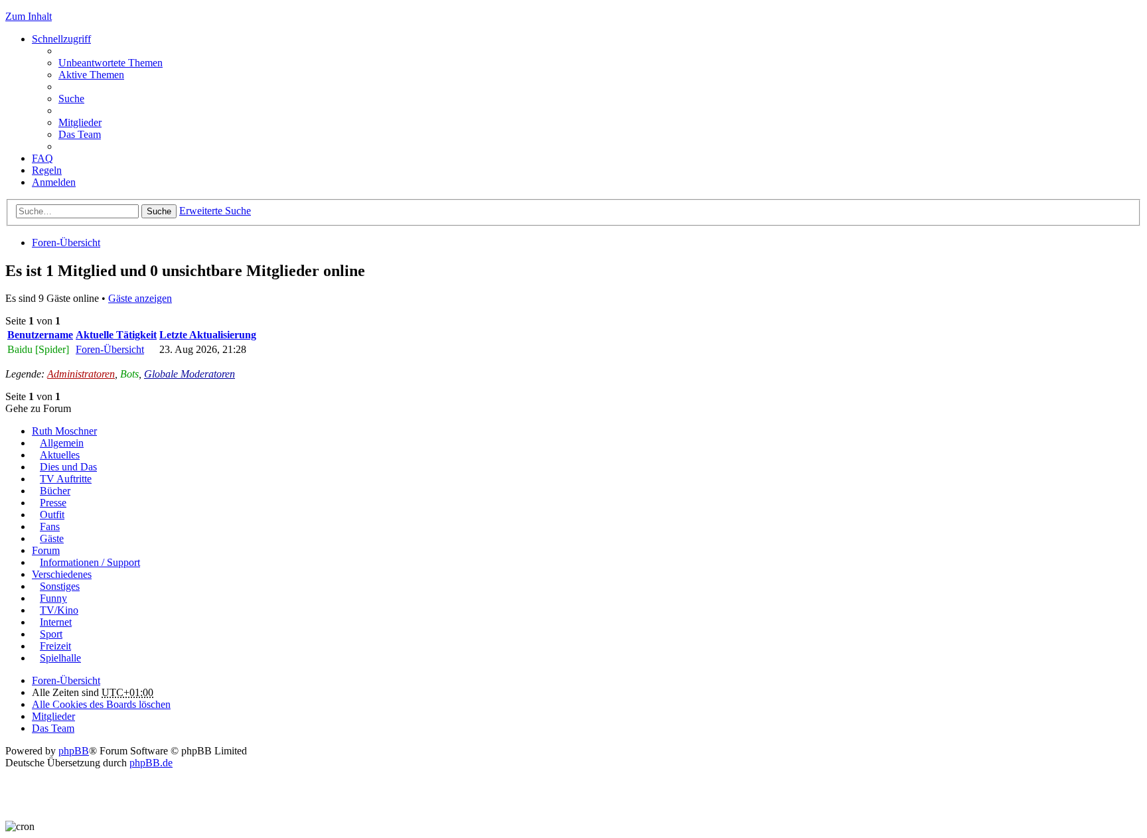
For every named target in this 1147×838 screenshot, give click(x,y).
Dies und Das (68, 466)
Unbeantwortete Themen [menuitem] (110, 62)
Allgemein (62, 443)
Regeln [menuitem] (47, 170)
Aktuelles (60, 454)
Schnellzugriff (61, 38)
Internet (56, 622)
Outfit (52, 514)
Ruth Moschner (64, 431)
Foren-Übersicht (66, 242)
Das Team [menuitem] (79, 134)
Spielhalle (60, 657)
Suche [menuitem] (71, 98)
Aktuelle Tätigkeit (116, 334)
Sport (51, 634)
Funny (53, 598)
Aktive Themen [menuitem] (91, 74)
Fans (50, 526)
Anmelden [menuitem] (54, 182)
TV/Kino (59, 610)
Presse (53, 502)
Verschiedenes (62, 574)
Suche (159, 211)
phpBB (73, 750)
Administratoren (81, 374)
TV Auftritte (66, 478)
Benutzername (40, 334)
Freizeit (55, 646)
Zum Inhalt (28, 16)
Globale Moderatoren (189, 374)
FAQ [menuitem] (42, 158)
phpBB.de (151, 762)
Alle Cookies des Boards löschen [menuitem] (101, 704)
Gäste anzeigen (140, 298)
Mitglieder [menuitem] (80, 122)
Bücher (55, 490)
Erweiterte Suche (215, 210)
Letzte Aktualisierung (207, 334)
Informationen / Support (90, 562)
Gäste (52, 538)
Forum (46, 550)
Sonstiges (60, 586)
